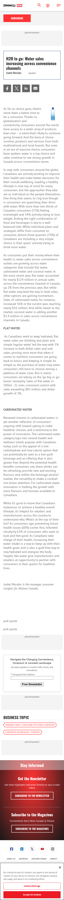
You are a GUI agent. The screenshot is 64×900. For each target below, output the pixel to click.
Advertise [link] (23, 859)
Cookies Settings (32, 886)
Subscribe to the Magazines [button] (32, 829)
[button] (58, 5)
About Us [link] (11, 859)
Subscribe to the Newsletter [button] (32, 795)
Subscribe (17, 18)
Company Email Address (22, 674)
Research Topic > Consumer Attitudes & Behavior (29, 725)
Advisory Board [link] (38, 859)
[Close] (60, 867)
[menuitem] (7, 88)
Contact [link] (53, 859)
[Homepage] (12, 5)
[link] (7, 88)
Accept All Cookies (32, 894)
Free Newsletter (32, 684)
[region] (32, 881)
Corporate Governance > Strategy (22, 732)
